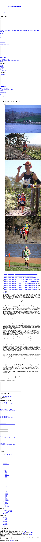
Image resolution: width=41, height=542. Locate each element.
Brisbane (1, 65)
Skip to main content (3, 0)
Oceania (4, 504)
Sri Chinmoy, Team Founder (7, 454)
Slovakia (6, 494)
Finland (6, 472)
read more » (19, 538)
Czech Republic (7, 486)
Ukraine (6, 495)
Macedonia (6, 489)
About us (4, 10)
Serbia (6, 492)
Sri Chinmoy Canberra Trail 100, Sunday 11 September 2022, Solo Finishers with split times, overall (20, 274)
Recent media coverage (6, 518)
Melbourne (2, 68)
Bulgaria (6, 484)
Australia (6, 505)
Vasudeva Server (12, 540)
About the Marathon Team (7, 453)
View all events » (3, 70)
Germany (6, 474)
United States (7, 500)
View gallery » (5, 292)
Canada (6, 498)
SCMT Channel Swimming (7, 511)
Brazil (6, 497)
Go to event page (3, 396)
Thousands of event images (5, 35)
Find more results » (9, 396)
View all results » (3, 94)
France (6, 473)
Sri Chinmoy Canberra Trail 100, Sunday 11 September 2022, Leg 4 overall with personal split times (20, 289)
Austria (6, 471)
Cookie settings (5, 524)
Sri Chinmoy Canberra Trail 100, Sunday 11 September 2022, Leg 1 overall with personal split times (20, 283)
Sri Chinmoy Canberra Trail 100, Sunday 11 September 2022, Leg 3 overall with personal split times (20, 287)
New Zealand (7, 506)
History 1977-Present (6, 519)
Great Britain (7, 475)
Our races (4, 11)
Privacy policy (5, 523)
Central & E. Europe (6, 482)
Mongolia (6, 503)
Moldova (6, 490)
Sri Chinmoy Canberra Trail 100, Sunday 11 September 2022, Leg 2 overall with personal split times (20, 285)
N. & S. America (5, 496)
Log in (4, 526)
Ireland (6, 477)
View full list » (2, 74)
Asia (3, 501)
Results (4, 12)
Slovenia (6, 493)
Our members (5, 521)
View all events (5, 458)
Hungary (6, 487)
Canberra (2, 66)
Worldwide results (6, 464)
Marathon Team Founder (4, 44)
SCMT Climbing (5, 512)
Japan (6, 502)
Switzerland (7, 481)
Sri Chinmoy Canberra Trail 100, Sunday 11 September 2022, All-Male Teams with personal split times (21, 277)
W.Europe (4, 470)
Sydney (1, 69)
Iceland (6, 476)
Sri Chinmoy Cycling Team (7, 510)
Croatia (6, 485)
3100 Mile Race (5, 513)
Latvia (6, 488)
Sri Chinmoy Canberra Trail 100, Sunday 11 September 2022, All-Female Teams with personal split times (21, 279)
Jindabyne (2, 67)
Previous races (5, 463)
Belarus (6, 483)
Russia (6, 491)
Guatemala (6, 499)
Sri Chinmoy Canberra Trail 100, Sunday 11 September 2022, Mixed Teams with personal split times (21, 281)
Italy (5, 478)
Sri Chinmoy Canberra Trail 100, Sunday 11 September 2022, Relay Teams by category (18, 276)
